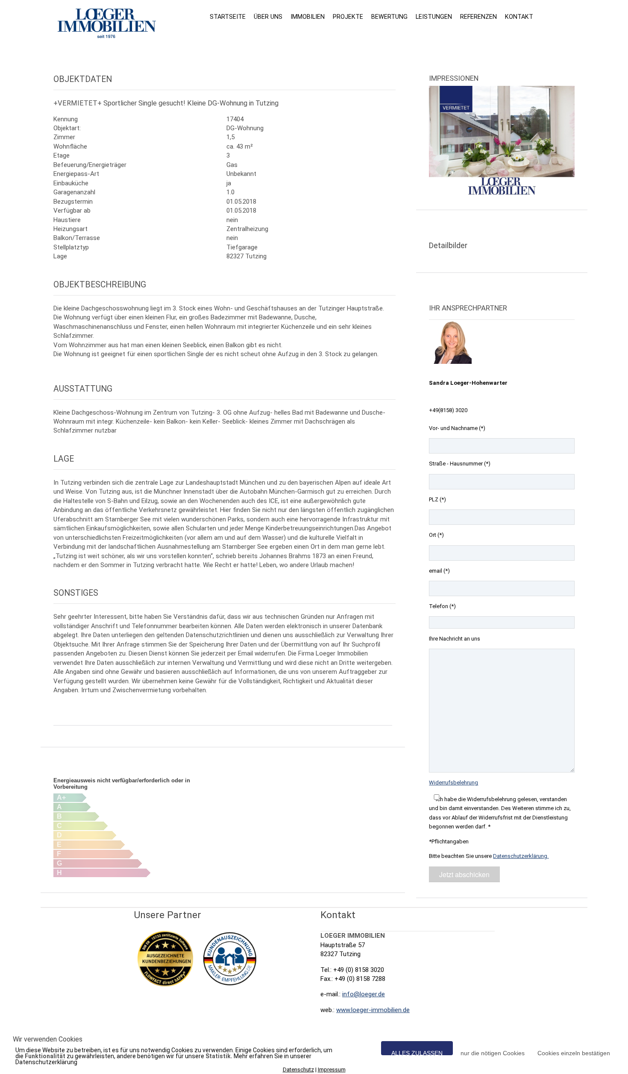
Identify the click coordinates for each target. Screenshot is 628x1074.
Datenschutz (298, 1069)
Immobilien (308, 16)
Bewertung (389, 16)
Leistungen (434, 16)
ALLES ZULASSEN (417, 1052)
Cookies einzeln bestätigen (573, 1052)
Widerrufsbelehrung (453, 782)
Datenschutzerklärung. (521, 856)
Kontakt (519, 16)
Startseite (228, 16)
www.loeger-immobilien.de (373, 1010)
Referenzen (478, 16)
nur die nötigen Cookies (493, 1052)
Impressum (332, 1069)
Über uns (268, 16)
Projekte (348, 16)
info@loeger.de (363, 994)
